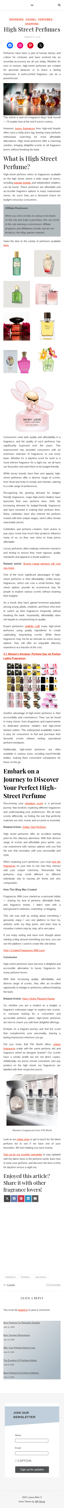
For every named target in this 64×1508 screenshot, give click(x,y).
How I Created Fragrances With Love (24, 950)
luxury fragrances (25, 128)
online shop (23, 1139)
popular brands (22, 182)
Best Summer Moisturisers (16, 1335)
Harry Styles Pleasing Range (38, 998)
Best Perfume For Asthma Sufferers (21, 1373)
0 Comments (53, 1284)
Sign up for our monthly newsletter (22, 1154)
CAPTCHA (24, 1460)
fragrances (11, 1277)
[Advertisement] (32, 1238)
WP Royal (40, 1501)
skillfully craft (32, 626)
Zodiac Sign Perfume (34, 827)
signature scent (34, 803)
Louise (11, 1284)
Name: (18, 1435)
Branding (17, 19)
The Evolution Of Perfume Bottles (20, 1360)
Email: (18, 1448)
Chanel (31, 19)
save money (40, 1277)
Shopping (32, 24)
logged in (23, 1309)
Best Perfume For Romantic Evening (21, 1322)
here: (6, 245)
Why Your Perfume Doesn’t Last (19, 1347)
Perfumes (45, 19)
